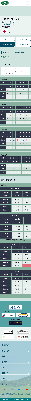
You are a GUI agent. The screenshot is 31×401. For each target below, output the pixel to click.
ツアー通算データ (23, 44)
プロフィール (7, 39)
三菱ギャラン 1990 (8, 57)
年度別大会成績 (7, 44)
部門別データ (23, 39)
